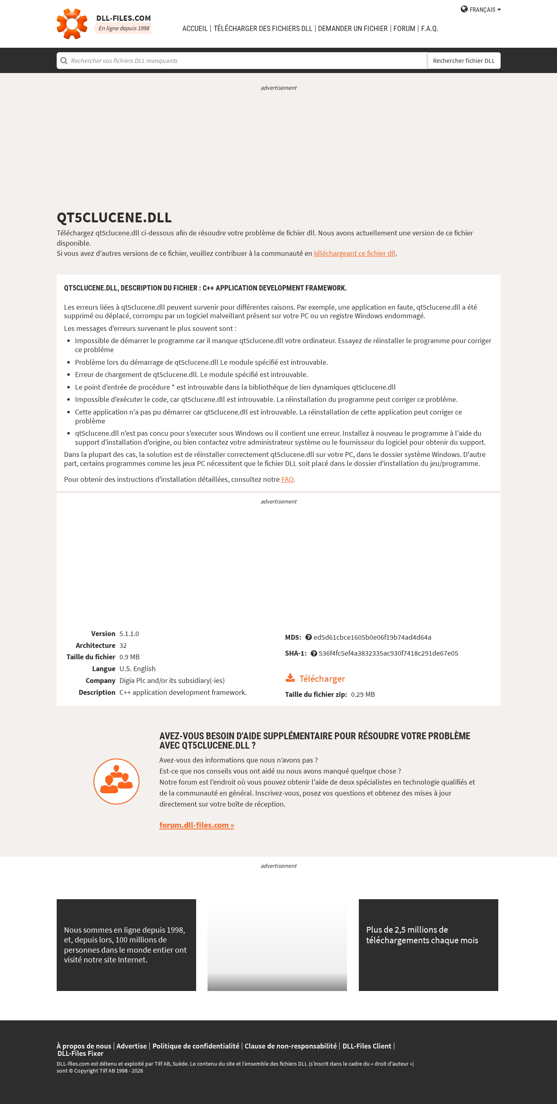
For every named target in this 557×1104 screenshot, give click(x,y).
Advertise (132, 1046)
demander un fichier (353, 28)
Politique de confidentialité (196, 1046)
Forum (404, 28)
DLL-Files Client (367, 1046)
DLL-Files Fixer (80, 1053)
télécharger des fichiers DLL (263, 28)
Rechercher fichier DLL (464, 60)
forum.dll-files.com (194, 825)
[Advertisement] (279, 150)
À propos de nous (84, 1046)
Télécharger (322, 678)
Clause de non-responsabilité (291, 1046)
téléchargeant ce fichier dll (355, 253)
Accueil (195, 28)
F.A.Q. (430, 28)
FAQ (287, 479)
